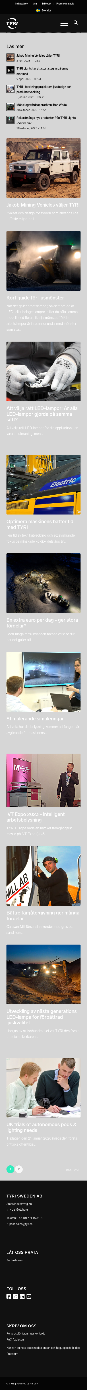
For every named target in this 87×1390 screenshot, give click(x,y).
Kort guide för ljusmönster (35, 298)
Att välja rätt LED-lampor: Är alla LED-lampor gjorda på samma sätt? (42, 414)
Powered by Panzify (27, 1383)
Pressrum (12, 1353)
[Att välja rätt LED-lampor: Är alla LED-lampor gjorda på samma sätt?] (43, 371)
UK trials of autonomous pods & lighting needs (41, 1127)
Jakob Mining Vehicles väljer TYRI (43, 205)
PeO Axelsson (15, 1339)
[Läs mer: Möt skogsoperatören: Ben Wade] (10, 107)
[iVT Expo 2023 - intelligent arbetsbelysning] (43, 780)
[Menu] (64, 23)
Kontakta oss (14, 1260)
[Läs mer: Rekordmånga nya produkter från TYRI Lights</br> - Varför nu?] (10, 120)
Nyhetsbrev (21, 3)
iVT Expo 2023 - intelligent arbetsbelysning (35, 817)
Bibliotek (46, 3)
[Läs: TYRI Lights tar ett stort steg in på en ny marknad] (10, 70)
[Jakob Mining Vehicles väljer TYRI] (43, 168)
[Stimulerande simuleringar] (43, 682)
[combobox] (43, 10)
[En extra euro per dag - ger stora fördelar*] (43, 583)
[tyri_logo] (36, 23)
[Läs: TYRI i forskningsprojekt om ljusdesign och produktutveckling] (10, 89)
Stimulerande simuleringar (35, 719)
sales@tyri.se (24, 1224)
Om (35, 3)
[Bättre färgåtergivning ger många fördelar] (43, 876)
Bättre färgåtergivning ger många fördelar (42, 916)
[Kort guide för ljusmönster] (43, 261)
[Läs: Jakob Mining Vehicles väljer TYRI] (10, 57)
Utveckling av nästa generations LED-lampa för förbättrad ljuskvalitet (41, 1017)
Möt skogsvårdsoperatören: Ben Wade (42, 105)
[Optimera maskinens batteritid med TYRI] (43, 485)
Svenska (46, 10)
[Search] (76, 23)
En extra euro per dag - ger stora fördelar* (42, 623)
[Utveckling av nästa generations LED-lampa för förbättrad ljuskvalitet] (43, 974)
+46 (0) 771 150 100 (30, 1218)
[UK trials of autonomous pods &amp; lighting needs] (43, 1087)
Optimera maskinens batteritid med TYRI (39, 524)
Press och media (65, 3)
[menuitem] (21, 4)
